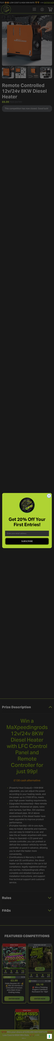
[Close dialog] (49, 496)
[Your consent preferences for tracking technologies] (49, 1036)
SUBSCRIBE (27, 541)
